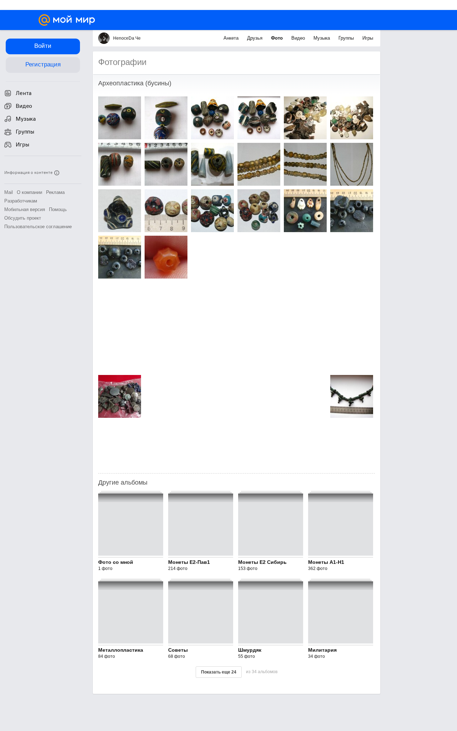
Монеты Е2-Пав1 (189, 562)
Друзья (255, 38)
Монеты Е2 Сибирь (262, 562)
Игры (367, 38)
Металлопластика (120, 650)
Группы (346, 38)
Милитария (322, 650)
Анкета (232, 38)
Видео (298, 38)
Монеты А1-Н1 (326, 562)
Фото (277, 38)
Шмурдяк (249, 650)
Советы (178, 650)
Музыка (322, 38)
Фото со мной (115, 562)
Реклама (55, 192)
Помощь (58, 209)
